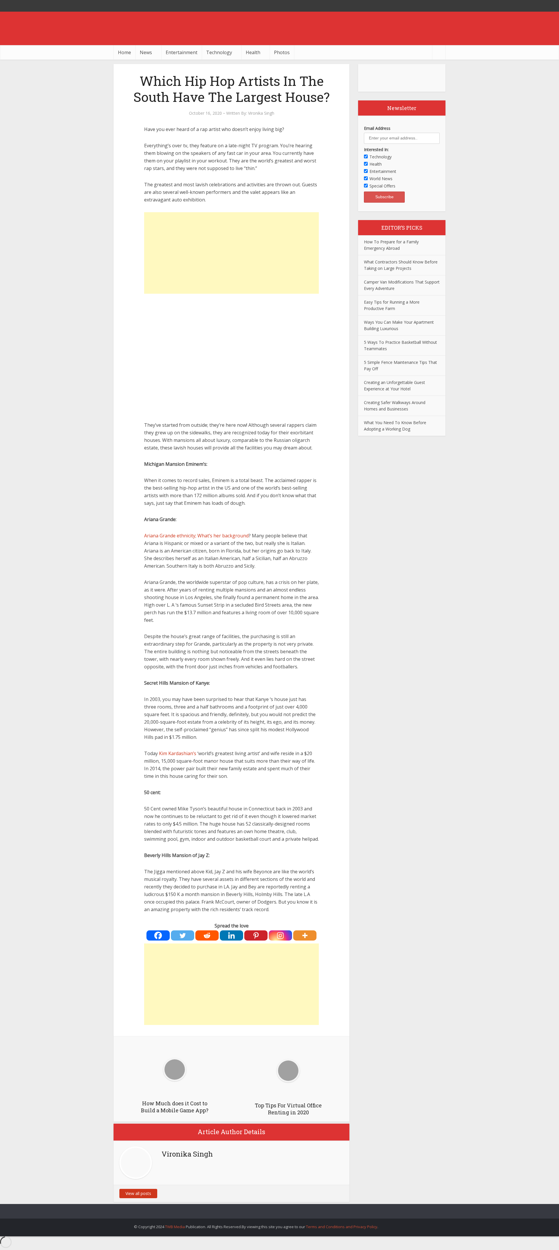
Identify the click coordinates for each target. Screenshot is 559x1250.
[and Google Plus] (439, 6)
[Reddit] (207, 935)
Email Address (377, 128)
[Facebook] (158, 935)
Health (253, 52)
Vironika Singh (261, 113)
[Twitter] (182, 935)
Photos (282, 52)
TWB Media (175, 1226)
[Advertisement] (231, 253)
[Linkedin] (231, 935)
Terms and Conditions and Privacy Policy (341, 1226)
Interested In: (376, 149)
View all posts (138, 1193)
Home (124, 52)
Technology (219, 52)
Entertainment (181, 52)
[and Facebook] (428, 6)
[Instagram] (280, 935)
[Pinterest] (256, 935)
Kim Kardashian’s (177, 753)
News (146, 52)
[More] (304, 935)
